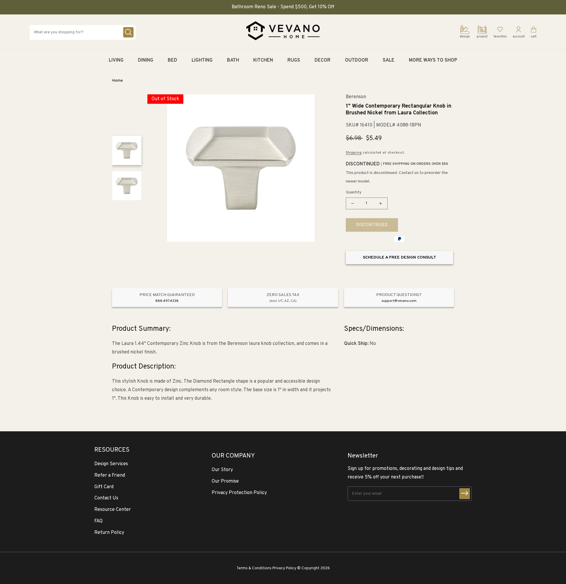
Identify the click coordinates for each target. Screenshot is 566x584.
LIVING (116, 60)
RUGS (293, 60)
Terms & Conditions (254, 568)
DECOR (322, 60)
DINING (145, 60)
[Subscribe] (464, 493)
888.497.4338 (167, 301)
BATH (233, 60)
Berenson (356, 97)
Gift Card (103, 487)
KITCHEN (263, 60)
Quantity (353, 192)
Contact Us (106, 498)
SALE (388, 60)
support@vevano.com (399, 301)
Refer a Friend (109, 475)
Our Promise (225, 481)
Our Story (222, 470)
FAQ (98, 521)
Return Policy (109, 533)
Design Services (111, 464)
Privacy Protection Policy (239, 493)
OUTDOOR (356, 60)
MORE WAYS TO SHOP (433, 60)
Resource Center (112, 510)
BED (172, 60)
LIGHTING (202, 60)
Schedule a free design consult (399, 257)
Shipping (354, 152)
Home (117, 80)
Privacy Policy (284, 568)
